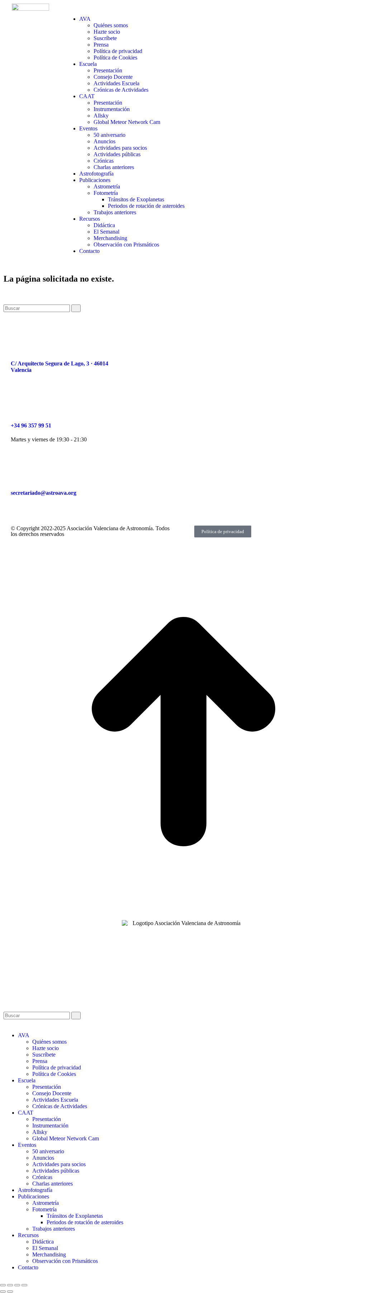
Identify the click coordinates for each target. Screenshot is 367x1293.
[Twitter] (181, 342)
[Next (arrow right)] (10, 1291)
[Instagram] (161, 342)
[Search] (76, 308)
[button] (69, 7)
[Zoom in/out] (24, 1285)
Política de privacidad (222, 531)
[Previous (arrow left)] (3, 1291)
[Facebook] (142, 342)
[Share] (10, 1285)
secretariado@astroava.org (43, 493)
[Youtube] (200, 342)
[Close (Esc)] (3, 1285)
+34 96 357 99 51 (31, 425)
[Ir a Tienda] (183, 913)
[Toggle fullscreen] (17, 1285)
